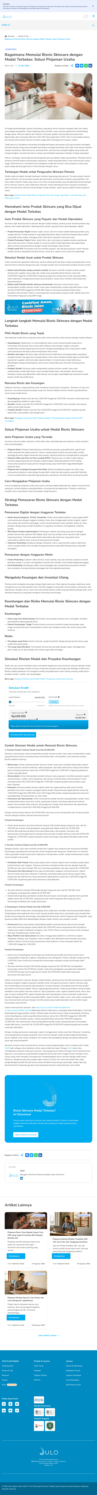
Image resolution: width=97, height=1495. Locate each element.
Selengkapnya (14, 1256)
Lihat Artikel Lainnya (47, 1335)
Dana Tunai (38, 1366)
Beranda (11, 36)
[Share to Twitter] (82, 66)
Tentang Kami (8, 1366)
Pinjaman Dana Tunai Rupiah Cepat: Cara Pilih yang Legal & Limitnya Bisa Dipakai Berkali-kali (25, 1235)
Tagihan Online (40, 1375)
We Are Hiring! (12, 1385)
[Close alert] (93, 6)
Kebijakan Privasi (73, 1370)
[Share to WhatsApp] (86, 66)
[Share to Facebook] (77, 66)
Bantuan (5, 1375)
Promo (5, 1380)
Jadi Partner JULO (73, 1384)
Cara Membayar (72, 1380)
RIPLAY (37, 1380)
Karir (9, 1384)
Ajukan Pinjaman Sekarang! (25, 1135)
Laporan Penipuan (73, 1375)
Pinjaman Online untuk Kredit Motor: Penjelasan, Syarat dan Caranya (44, 679)
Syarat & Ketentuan (74, 1366)
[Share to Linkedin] (90, 66)
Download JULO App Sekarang (22, 735)
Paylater (37, 1370)
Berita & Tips (23, 36)
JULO (7, 1048)
